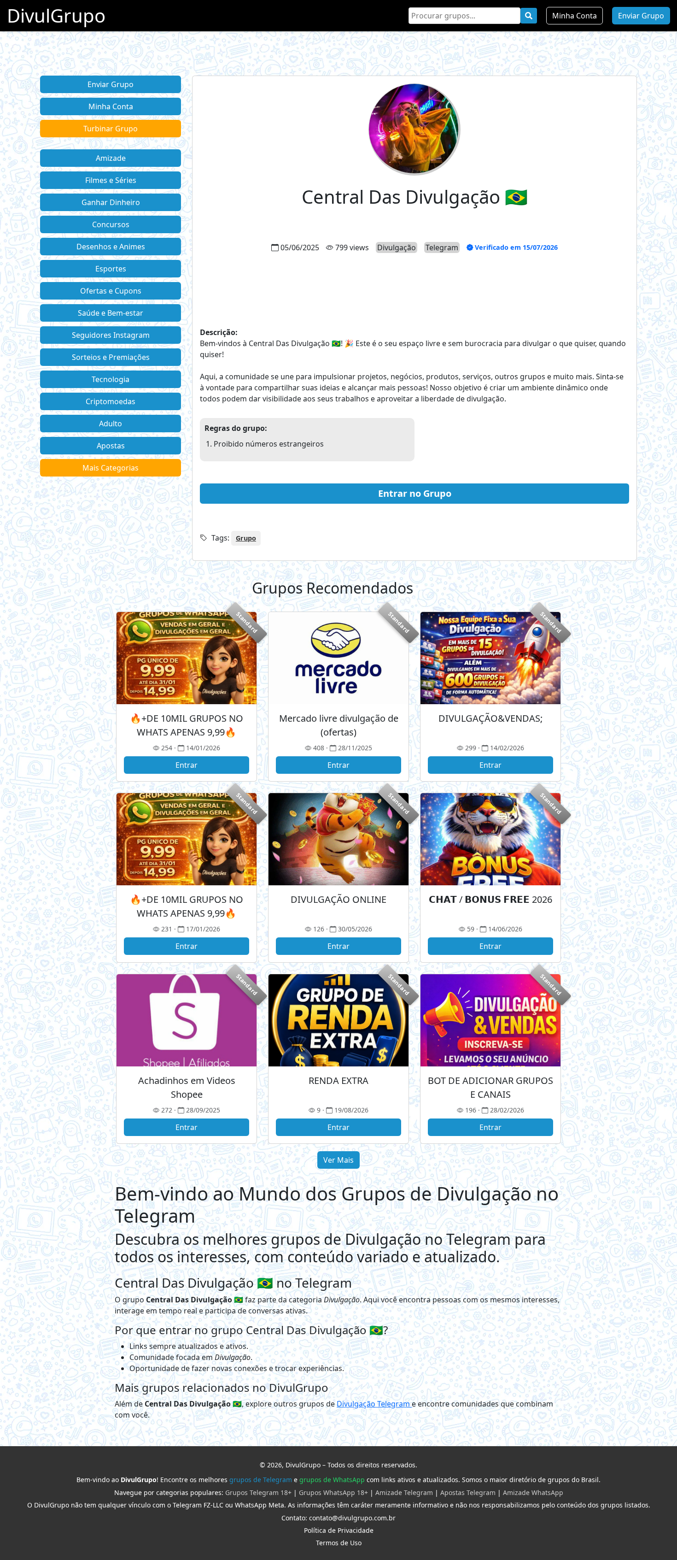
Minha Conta (574, 16)
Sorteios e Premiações (111, 357)
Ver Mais (338, 1160)
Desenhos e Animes (110, 246)
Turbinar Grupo (110, 129)
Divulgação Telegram (374, 1404)
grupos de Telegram (260, 1479)
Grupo (246, 538)
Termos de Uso (339, 1542)
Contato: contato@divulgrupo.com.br (338, 1517)
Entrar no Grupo (414, 493)
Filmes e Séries (110, 180)
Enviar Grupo (641, 16)
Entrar (186, 765)
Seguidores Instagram (111, 335)
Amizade (111, 158)
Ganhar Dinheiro (111, 202)
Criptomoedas (110, 401)
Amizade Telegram (404, 1492)
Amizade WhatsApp (533, 1492)
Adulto (110, 423)
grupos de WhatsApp (332, 1479)
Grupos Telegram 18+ (258, 1492)
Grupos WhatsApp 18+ (333, 1492)
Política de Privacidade (339, 1530)
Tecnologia (110, 379)
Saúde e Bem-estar (110, 313)
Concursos (110, 224)
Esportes (110, 269)
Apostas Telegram (468, 1492)
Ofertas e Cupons (110, 291)
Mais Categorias (110, 468)
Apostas (111, 446)
